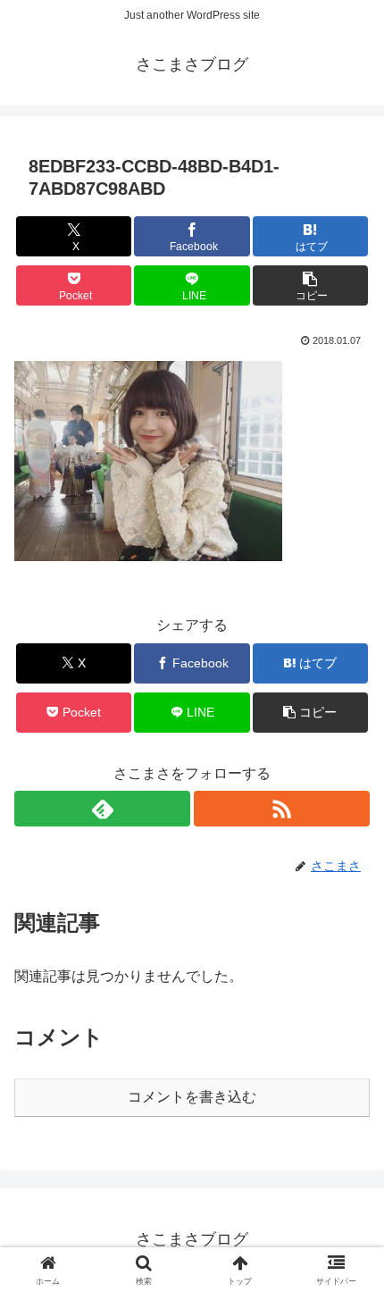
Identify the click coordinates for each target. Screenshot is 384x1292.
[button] (310, 285)
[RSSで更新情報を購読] (282, 808)
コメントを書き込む (192, 1096)
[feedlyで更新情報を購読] (102, 808)
